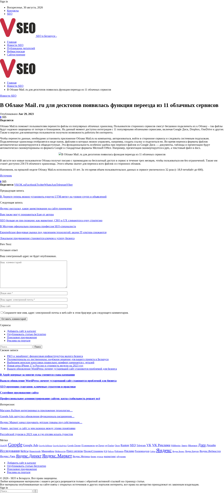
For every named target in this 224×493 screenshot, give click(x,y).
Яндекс (164, 450)
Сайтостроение (16, 54)
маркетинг (110, 456)
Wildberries (176, 445)
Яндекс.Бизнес (178, 451)
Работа (111, 451)
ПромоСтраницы (93, 451)
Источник (6, 175)
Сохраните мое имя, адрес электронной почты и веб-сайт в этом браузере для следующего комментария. (66, 312)
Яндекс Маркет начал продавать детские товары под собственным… (41, 422)
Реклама (129, 451)
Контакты (13, 10)
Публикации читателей (21, 48)
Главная (11, 41)
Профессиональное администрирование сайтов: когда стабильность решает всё (50, 398)
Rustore (125, 445)
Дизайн (211, 445)
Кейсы (24, 451)
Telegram (141, 445)
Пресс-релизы (74, 451)
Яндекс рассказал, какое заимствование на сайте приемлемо (36, 208)
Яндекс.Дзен (7, 456)
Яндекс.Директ (28, 456)
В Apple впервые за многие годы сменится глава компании (37, 374)
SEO (9, 13)
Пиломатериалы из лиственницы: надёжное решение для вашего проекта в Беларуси (58, 359)
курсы (100, 456)
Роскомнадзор (142, 451)
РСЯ (105, 451)
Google (15, 444)
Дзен (202, 445)
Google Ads (30, 445)
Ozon (117, 445)
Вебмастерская (16, 51)
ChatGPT (3, 446)
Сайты (152, 451)
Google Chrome (74, 445)
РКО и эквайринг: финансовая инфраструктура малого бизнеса (45, 356)
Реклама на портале (18, 340)
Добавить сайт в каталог (21, 331)
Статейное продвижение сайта (19, 392)
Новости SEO (15, 45)
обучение (121, 456)
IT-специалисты (88, 445)
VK (148, 445)
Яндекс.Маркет (57, 455)
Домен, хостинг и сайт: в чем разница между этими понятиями (37, 428)
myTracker (109, 445)
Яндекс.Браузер (192, 451)
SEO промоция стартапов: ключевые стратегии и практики (38, 386)
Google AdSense (45, 446)
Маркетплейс (35, 451)
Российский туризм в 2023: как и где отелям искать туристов (36, 434)
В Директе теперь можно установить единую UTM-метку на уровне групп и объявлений (53, 196)
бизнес (93, 456)
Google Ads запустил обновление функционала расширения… (37, 416)
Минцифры (47, 451)
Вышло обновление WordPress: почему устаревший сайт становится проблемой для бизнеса (62, 368)
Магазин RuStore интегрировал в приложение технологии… (36, 410)
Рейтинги (119, 451)
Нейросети (60, 451)
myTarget (100, 445)
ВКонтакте (192, 445)
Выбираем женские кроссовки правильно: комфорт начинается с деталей (50, 362)
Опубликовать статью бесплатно (26, 334)
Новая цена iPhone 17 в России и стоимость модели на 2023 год (45, 365)
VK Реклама (161, 445)
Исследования (10, 451)
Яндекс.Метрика (81, 456)
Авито (184, 445)
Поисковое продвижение (22, 337)
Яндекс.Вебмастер (210, 451)
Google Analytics (60, 446)
